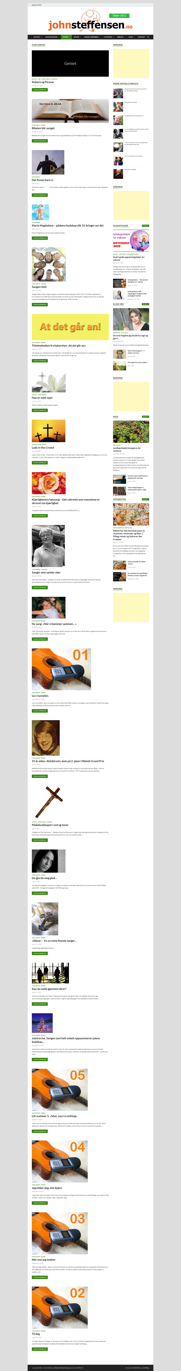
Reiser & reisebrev (91, 37)
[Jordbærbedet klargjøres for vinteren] (131, 432)
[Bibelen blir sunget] (70, 111)
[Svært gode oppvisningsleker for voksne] (131, 241)
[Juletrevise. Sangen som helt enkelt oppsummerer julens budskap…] (70, 1023)
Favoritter (116, 332)
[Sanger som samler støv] (70, 546)
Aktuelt (37, 37)
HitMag (146, 1368)
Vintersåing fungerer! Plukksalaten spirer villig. (137, 488)
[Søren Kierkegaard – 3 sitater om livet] (119, 351)
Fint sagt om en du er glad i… (138, 362)
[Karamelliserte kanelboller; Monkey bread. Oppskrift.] (119, 573)
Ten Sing (43, 284)
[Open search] (148, 37)
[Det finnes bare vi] (70, 162)
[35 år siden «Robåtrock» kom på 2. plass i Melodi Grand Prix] (70, 738)
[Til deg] (70, 1308)
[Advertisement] (131, 63)
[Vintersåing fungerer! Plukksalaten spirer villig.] (119, 488)
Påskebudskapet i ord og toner (50, 825)
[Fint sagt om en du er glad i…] (119, 362)
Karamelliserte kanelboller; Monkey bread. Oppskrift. (138, 574)
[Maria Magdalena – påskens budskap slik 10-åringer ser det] (70, 212)
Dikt (39, 79)
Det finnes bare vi (42, 180)
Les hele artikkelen (39, 89)
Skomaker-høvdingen (130, 169)
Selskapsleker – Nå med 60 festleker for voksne (138, 281)
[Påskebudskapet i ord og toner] (70, 802)
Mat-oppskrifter (118, 528)
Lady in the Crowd (43, 447)
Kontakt (141, 37)
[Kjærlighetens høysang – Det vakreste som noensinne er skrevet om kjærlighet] (70, 483)
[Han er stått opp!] (70, 381)
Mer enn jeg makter (44, 1259)
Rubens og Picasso (43, 82)
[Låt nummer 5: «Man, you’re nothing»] (70, 1090)
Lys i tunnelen (40, 695)
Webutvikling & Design (62, 1368)
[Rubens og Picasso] (70, 63)
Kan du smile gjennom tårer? (49, 989)
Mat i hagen (117, 445)
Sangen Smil (39, 287)
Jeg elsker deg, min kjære (47, 1188)
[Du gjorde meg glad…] (70, 861)
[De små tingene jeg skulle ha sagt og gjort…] (131, 320)
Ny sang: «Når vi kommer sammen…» (54, 624)
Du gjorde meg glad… (44, 878)
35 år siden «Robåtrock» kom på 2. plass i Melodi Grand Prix (68, 761)
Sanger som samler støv (46, 572)
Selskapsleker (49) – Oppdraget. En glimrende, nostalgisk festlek (137, 293)
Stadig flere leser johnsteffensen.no (134, 116)
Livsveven (108, 37)
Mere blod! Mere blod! (131, 102)
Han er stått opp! (42, 397)
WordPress (137, 1368)
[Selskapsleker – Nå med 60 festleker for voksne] (119, 280)
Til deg (36, 1334)
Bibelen (120, 37)
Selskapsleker (51, 37)
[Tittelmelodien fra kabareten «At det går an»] (70, 327)
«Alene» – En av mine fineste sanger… (54, 940)
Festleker (122, 254)
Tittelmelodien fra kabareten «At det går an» (59, 345)
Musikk (65, 37)
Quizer (76, 37)
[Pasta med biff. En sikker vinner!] (119, 562)
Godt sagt (124, 332)
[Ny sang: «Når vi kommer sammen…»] (70, 608)
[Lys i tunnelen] (70, 669)
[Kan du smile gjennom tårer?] (70, 973)
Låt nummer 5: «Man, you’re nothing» (54, 1116)
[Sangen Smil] (70, 264)
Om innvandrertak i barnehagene (134, 156)
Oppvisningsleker (132, 254)
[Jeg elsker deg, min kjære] (70, 1161)
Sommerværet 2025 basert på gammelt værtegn (138, 477)
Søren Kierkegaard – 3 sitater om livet (136, 352)
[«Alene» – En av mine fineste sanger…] (70, 918)
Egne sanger (46, 79)
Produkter (128, 528)
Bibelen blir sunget (43, 128)
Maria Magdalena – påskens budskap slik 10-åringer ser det (68, 225)
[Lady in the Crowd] (70, 431)
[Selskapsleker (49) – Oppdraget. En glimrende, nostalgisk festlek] (119, 292)
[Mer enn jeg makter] (70, 1233)
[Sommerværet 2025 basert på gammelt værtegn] (119, 476)
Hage (131, 37)
